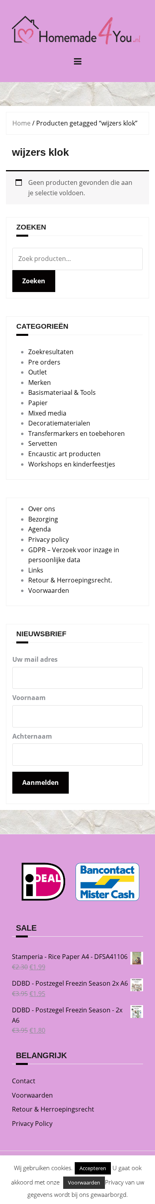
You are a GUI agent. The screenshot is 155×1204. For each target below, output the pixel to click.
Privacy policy (48, 539)
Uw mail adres (35, 659)
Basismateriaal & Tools (62, 392)
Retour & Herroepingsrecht (53, 1109)
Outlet (37, 372)
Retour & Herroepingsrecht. (70, 580)
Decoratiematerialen (59, 423)
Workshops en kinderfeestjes (71, 464)
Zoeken (33, 280)
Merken (39, 382)
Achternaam (32, 736)
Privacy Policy (32, 1123)
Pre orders (44, 362)
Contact (23, 1081)
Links (35, 570)
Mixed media (47, 413)
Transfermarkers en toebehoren (76, 433)
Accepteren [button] (92, 1168)
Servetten (42, 443)
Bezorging (43, 519)
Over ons (41, 508)
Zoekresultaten (51, 351)
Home (21, 123)
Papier (38, 402)
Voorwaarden (48, 590)
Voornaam (29, 697)
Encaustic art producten (64, 453)
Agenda (39, 529)
